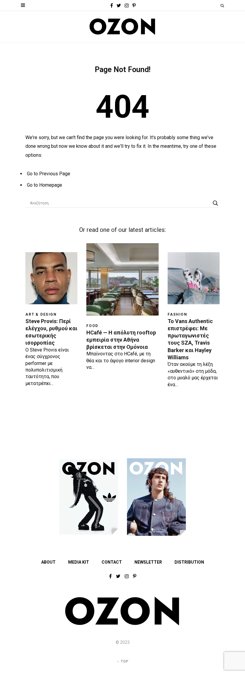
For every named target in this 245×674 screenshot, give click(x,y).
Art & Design (41, 314)
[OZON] (122, 624)
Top (124, 661)
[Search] (222, 5)
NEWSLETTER (148, 562)
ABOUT (48, 562)
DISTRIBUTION (189, 562)
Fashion (177, 314)
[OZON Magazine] (122, 26)
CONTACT (112, 562)
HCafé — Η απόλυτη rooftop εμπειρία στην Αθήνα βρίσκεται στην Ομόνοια (121, 339)
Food (92, 326)
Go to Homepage (44, 185)
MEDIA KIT (78, 562)
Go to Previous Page (48, 174)
